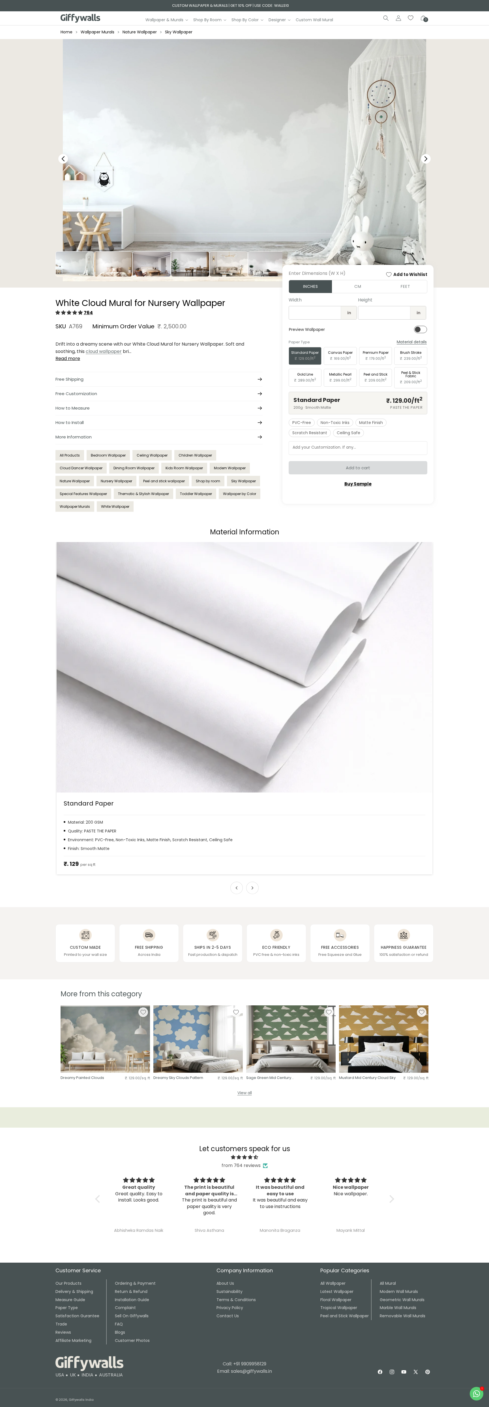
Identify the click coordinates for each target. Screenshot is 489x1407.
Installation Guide (132, 1300)
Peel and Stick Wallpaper (344, 1316)
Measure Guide (70, 1300)
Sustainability (229, 1291)
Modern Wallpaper (230, 468)
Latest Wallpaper (336, 1291)
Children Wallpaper (195, 455)
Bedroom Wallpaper (108, 455)
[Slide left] (236, 888)
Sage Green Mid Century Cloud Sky (268, 1078)
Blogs (120, 1332)
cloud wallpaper (104, 351)
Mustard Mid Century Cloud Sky (367, 1078)
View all (244, 1093)
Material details (412, 342)
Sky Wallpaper (178, 32)
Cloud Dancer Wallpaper (81, 468)
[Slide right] (252, 888)
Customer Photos (132, 1340)
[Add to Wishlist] (143, 1012)
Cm (357, 286)
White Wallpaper (115, 506)
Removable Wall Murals (402, 1316)
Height (365, 300)
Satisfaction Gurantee (77, 1316)
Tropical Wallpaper (338, 1307)
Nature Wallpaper (140, 32)
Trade (61, 1324)
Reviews (63, 1332)
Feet (405, 286)
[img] (244, 1157)
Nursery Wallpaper (116, 481)
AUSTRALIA (111, 1375)
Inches (310, 286)
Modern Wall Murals (399, 1291)
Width (295, 300)
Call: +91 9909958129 (244, 1364)
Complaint (125, 1307)
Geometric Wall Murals (402, 1300)
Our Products (68, 1283)
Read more (67, 358)
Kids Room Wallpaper (184, 468)
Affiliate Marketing (73, 1340)
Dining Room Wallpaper (134, 468)
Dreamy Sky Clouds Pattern (178, 1078)
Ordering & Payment (135, 1283)
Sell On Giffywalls (132, 1316)
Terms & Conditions (236, 1300)
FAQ (119, 1324)
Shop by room (208, 481)
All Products (70, 455)
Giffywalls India (81, 1399)
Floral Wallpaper (335, 1300)
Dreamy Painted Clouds (82, 1078)
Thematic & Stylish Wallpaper (143, 493)
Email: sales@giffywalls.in (244, 1371)
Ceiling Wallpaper (152, 455)
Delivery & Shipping (74, 1291)
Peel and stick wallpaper (164, 481)
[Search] (386, 18)
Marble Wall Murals (398, 1307)
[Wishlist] (411, 18)
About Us (225, 1283)
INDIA (87, 1375)
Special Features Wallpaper (83, 493)
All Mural (388, 1283)
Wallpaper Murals (97, 32)
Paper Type (66, 1307)
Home (66, 32)
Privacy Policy (229, 1307)
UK (73, 1375)
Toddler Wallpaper (196, 493)
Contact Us (227, 1316)
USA (59, 1375)
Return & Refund (131, 1291)
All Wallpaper (333, 1283)
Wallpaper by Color (239, 493)
